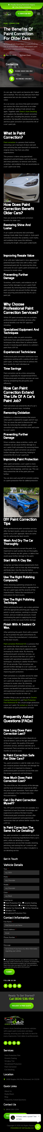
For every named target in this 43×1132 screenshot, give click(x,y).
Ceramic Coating (30, 903)
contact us (23, 705)
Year (6, 869)
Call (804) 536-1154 (21, 999)
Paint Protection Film (13, 903)
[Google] (15, 986)
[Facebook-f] (6, 986)
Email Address (9, 930)
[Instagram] (10, 986)
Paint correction (9, 142)
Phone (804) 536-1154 (23, 71)
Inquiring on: (8, 900)
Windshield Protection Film (15, 913)
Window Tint (10, 910)
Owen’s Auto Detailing (28, 111)
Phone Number (9, 937)
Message (7, 945)
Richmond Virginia (24, 79)
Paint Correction (11, 23)
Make (6, 877)
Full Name (8, 922)
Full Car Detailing (31, 908)
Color (6, 893)
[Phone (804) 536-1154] (10, 71)
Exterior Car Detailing (13, 908)
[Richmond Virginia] (11, 78)
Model (6, 885)
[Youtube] (19, 986)
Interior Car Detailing (28, 905)
